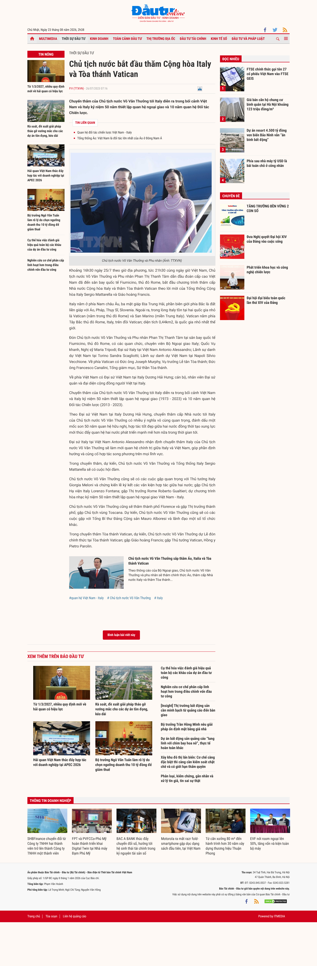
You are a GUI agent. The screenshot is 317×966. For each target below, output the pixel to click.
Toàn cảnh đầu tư (127, 39)
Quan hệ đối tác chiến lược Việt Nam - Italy (104, 132)
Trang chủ (33, 916)
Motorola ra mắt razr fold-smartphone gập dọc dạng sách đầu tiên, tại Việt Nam (181, 843)
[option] (47, 832)
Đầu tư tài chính (193, 39)
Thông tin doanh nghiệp (50, 800)
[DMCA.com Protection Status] (275, 901)
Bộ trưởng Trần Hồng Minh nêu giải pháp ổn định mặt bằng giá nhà (187, 726)
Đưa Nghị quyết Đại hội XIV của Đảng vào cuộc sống (267, 239)
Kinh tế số (219, 39)
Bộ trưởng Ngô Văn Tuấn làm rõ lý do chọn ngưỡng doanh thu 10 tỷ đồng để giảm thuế (123, 765)
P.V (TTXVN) (76, 88)
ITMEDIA (279, 916)
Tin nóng (45, 54)
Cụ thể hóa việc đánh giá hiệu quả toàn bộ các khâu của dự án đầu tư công (44, 244)
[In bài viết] (199, 88)
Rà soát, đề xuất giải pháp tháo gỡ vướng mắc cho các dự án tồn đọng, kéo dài (45, 131)
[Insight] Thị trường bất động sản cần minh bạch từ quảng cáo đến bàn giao (188, 710)
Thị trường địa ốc (160, 39)
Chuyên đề (231, 196)
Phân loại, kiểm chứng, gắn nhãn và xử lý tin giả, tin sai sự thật (187, 778)
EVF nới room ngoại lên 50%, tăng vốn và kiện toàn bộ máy (269, 843)
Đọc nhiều (230, 59)
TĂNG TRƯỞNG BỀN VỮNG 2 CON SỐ (268, 208)
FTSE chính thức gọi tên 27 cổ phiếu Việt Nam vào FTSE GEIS (267, 73)
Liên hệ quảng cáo (74, 916)
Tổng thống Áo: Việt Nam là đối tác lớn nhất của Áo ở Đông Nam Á (119, 138)
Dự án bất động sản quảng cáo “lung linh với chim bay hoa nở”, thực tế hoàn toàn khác (187, 743)
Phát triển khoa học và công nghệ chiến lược (267, 269)
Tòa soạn (51, 916)
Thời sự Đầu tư (73, 39)
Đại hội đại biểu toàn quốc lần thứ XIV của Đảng (266, 300)
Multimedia (48, 39)
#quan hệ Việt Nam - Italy (86, 598)
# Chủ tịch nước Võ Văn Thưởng (129, 598)
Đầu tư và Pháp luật (248, 39)
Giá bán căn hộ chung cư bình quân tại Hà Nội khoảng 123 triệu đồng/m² (267, 104)
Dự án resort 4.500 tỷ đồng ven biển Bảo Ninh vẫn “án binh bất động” (267, 135)
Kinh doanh (99, 39)
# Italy (158, 598)
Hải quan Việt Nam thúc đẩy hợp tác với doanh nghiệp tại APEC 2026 (45, 175)
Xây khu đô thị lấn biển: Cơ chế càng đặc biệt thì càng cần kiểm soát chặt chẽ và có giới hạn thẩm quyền (188, 762)
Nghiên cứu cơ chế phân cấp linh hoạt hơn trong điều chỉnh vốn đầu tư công (45, 265)
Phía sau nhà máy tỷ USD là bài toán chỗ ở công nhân (267, 163)
